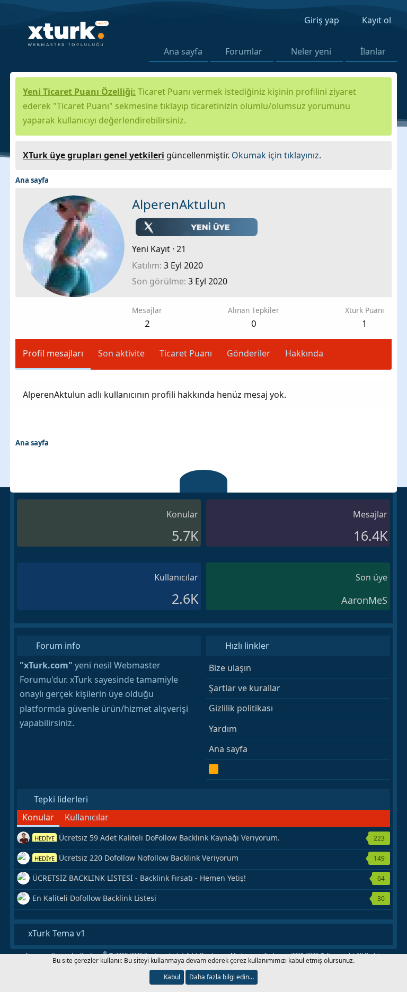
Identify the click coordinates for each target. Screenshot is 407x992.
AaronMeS (364, 600)
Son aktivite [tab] (121, 353)
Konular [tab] (38, 817)
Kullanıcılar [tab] (87, 817)
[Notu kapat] (380, 153)
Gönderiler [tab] (248, 353)
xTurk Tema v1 (55, 933)
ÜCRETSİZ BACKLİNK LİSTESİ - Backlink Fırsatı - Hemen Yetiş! (139, 878)
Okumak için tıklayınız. (276, 155)
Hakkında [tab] (304, 353)
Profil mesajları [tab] (53, 353)
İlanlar (373, 51)
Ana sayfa (183, 51)
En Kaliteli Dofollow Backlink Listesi (94, 898)
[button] (269, 51)
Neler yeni (311, 51)
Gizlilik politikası (241, 708)
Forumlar (243, 51)
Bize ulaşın (230, 668)
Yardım (223, 729)
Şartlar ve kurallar (244, 688)
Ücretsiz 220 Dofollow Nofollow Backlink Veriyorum (136, 858)
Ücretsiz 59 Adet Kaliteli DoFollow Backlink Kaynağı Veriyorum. (157, 838)
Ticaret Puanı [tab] (186, 353)
